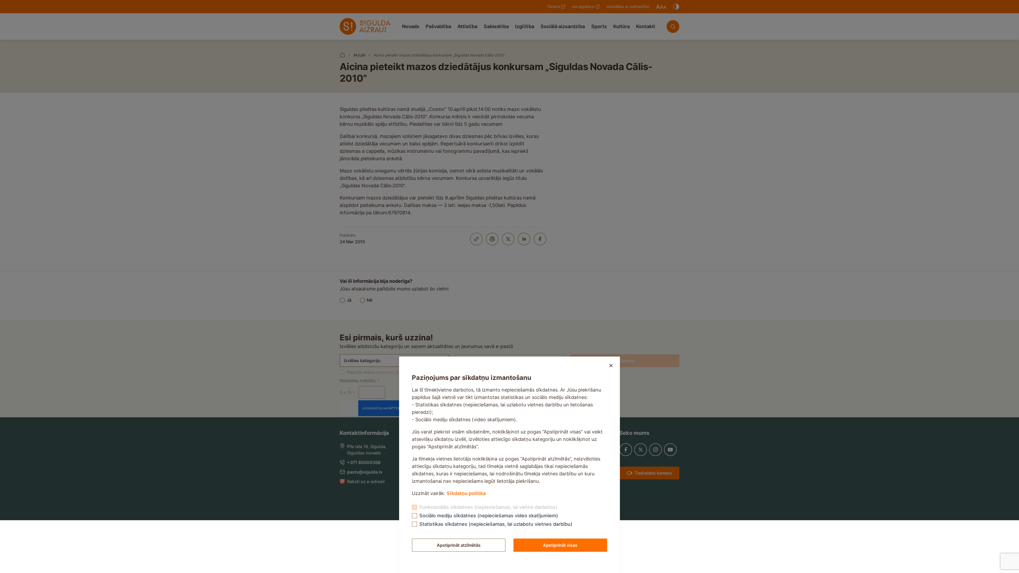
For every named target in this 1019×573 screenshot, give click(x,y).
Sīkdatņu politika (466, 493)
